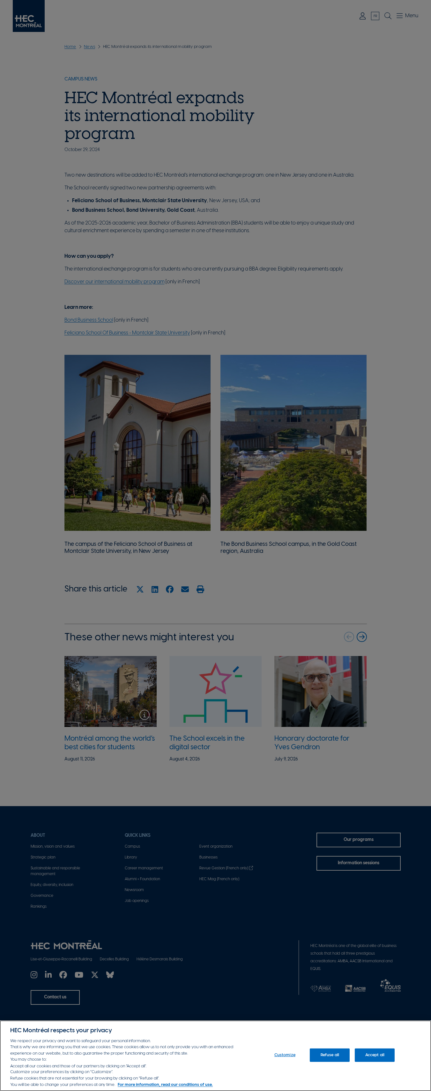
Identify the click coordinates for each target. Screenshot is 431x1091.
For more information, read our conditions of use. (165, 1084)
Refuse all (330, 1055)
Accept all (374, 1055)
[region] (215, 1055)
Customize (284, 1055)
